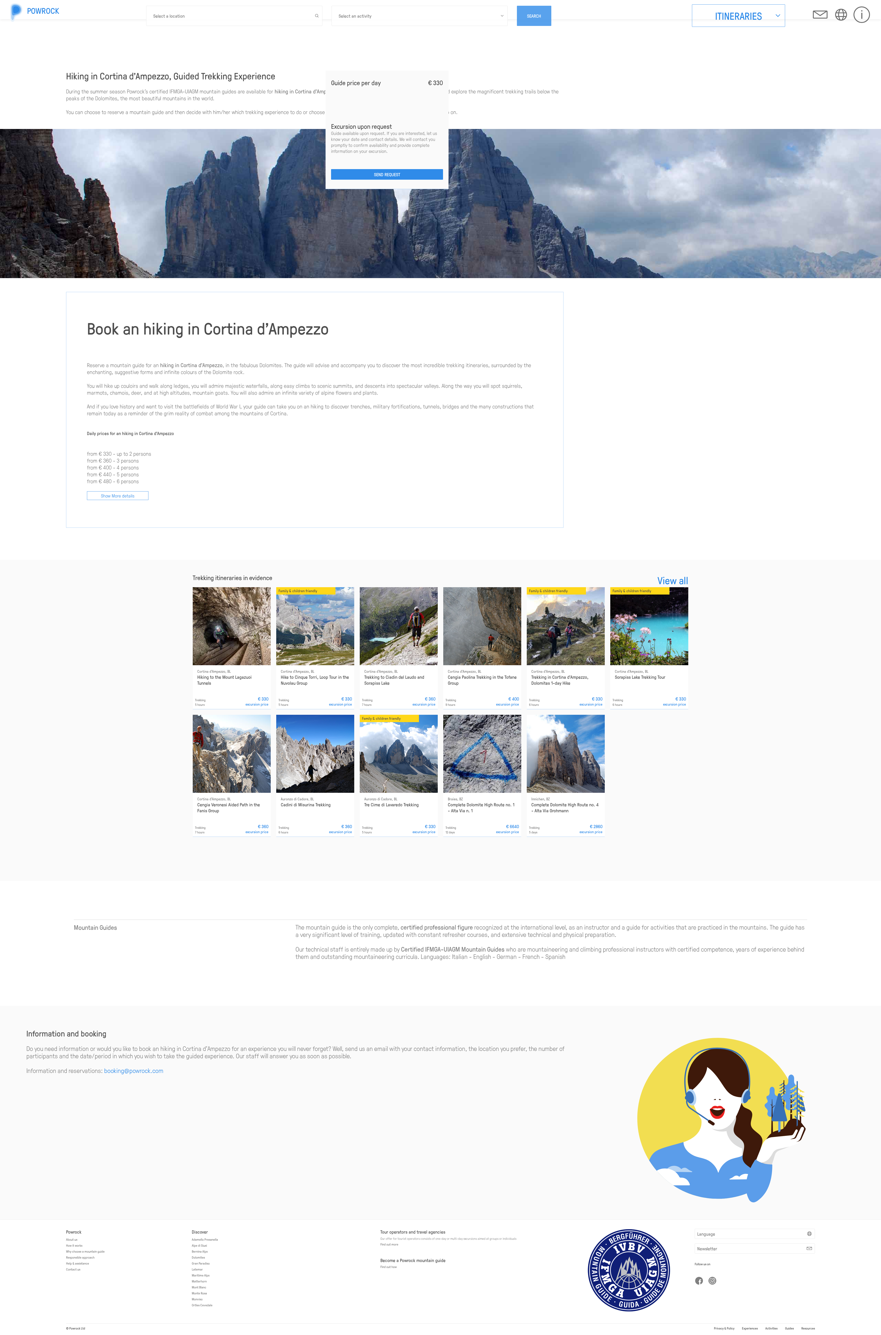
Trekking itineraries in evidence (232, 577)
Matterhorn (199, 1281)
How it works (74, 1245)
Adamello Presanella (205, 1239)
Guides (789, 1328)
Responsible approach (80, 1257)
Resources (808, 1328)
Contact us (73, 1269)
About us (71, 1239)
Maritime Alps (200, 1275)
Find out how (388, 1267)
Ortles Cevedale (202, 1305)
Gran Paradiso (201, 1263)
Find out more (389, 1244)
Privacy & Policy (724, 1328)
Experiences (750, 1328)
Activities (771, 1328)
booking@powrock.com (133, 1070)
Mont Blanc (199, 1287)
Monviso (197, 1299)
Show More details (117, 496)
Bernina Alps (200, 1251)
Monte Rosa (199, 1293)
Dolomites (198, 1257)
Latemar (197, 1269)
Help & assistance (77, 1263)
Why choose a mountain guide (85, 1251)
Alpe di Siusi (199, 1245)
